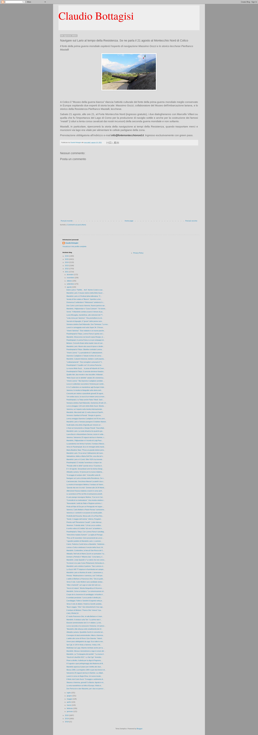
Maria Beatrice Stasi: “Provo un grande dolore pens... (86, 450)
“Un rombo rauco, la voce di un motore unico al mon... (86, 397)
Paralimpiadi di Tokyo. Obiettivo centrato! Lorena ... (85, 349)
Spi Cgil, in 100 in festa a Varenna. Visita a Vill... (84, 645)
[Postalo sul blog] (110, 142)
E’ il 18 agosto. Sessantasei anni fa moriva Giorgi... (85, 469)
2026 (67, 256)
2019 (67, 719)
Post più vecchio (191, 221)
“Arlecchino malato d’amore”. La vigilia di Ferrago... (85, 535)
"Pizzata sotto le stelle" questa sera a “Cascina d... (85, 466)
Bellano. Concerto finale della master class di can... (85, 343)
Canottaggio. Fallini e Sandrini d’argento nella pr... (85, 601)
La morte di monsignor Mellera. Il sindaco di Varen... (85, 485)
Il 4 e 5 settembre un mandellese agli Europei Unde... (86, 387)
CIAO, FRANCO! (72, 613)
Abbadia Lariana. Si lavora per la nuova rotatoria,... (85, 472)
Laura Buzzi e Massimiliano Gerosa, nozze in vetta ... (86, 434)
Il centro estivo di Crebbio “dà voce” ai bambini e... (85, 528)
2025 (67, 259)
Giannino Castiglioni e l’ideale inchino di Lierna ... (85, 356)
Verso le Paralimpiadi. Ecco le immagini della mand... (86, 447)
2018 (67, 722)
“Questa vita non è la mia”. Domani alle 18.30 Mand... (86, 488)
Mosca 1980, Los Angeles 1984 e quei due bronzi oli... (86, 670)
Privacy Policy (138, 253)
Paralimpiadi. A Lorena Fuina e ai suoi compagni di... (86, 340)
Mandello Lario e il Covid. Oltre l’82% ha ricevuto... (85, 459)
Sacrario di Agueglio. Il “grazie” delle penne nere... (85, 321)
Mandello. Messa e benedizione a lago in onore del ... (86, 651)
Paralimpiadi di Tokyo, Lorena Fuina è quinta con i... (85, 334)
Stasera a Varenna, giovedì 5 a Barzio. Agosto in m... (86, 682)
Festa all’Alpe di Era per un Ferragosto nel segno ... (85, 507)
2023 (67, 266)
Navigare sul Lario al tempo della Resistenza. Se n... (86, 478)
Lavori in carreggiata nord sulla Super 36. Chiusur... (85, 327)
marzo (69, 705)
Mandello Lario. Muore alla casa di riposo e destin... (85, 346)
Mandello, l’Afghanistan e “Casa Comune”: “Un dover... (86, 309)
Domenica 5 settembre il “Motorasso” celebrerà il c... (85, 302)
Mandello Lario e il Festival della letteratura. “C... (84, 296)
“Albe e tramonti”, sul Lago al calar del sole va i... (84, 585)
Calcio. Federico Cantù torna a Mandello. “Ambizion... (86, 544)
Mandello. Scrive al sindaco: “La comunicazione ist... (86, 591)
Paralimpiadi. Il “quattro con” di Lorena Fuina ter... (84, 365)
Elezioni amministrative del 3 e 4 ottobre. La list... (84, 623)
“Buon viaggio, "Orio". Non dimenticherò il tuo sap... (85, 607)
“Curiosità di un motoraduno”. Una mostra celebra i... (86, 500)
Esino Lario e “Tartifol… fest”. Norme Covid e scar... (85, 290)
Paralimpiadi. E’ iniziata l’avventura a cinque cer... (85, 463)
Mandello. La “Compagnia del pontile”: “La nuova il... (86, 654)
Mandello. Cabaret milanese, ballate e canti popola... (86, 359)
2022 (67, 269)
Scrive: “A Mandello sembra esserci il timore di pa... (85, 312)
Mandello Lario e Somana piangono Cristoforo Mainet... (87, 422)
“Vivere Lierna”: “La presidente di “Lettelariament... (85, 353)
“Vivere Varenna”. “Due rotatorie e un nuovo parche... (86, 331)
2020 (67, 715)
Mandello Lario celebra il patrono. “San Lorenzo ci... (85, 566)
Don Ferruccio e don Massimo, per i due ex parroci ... (86, 689)
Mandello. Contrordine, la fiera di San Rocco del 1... (85, 550)
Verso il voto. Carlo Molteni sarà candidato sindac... (85, 582)
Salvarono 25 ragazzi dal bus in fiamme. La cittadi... (85, 673)
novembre (71, 278)
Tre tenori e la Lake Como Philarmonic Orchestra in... (86, 563)
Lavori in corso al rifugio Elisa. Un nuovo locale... (84, 676)
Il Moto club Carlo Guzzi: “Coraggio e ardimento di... (85, 679)
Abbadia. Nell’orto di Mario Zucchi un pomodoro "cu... (86, 554)
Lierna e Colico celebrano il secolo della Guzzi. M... (85, 547)
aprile (69, 702)
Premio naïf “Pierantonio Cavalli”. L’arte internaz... (85, 522)
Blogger (139, 729)
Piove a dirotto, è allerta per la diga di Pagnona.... (84, 660)
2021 (67, 272)
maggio (70, 699)
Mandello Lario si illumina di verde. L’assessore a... (85, 572)
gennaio (70, 711)
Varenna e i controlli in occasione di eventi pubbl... (85, 513)
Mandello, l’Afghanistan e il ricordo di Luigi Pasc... (85, 440)
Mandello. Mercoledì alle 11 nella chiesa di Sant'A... (85, 412)
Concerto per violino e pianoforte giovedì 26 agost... (85, 393)
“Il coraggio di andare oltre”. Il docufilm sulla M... (84, 475)
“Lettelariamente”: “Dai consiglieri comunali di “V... (85, 362)
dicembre (70, 275)
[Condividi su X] (112, 142)
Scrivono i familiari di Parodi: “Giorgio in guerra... (84, 415)
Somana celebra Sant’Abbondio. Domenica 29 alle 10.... (87, 403)
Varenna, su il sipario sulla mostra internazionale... (85, 409)
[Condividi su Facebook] (115, 142)
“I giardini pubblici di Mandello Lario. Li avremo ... (84, 541)
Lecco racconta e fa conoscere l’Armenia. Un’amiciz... (86, 626)
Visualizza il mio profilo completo (74, 246)
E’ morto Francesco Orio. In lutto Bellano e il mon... (85, 616)
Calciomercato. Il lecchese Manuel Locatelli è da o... (85, 481)
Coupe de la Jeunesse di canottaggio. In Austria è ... (85, 594)
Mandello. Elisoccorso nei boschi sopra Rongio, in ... (86, 337)
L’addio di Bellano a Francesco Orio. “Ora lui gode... (85, 579)
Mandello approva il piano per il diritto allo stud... (84, 667)
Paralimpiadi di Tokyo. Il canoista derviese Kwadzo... (86, 371)
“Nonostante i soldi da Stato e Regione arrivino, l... (85, 503)
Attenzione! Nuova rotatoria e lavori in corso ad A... (85, 491)
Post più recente (67, 221)
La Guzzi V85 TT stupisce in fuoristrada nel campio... (86, 569)
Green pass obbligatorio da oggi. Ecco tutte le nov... (85, 641)
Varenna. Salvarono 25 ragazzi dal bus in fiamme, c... (86, 437)
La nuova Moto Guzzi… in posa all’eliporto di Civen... (86, 368)
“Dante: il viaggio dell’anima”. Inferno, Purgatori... (84, 519)
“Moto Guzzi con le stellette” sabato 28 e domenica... (86, 378)
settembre (70, 284)
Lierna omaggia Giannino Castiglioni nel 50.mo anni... (86, 419)
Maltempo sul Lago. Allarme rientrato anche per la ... (85, 648)
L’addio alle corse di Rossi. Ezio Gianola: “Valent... (85, 638)
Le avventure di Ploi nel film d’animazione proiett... (85, 494)
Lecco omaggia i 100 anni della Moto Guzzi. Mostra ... (86, 406)
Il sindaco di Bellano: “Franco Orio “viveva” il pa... (84, 610)
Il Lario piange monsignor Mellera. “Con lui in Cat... (85, 497)
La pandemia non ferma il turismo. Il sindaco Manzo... (86, 444)
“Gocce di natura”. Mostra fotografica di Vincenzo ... (85, 588)
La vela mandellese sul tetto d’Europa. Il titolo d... (84, 686)
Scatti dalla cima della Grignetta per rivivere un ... (84, 425)
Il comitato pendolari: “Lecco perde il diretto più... (84, 598)
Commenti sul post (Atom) (76, 225)
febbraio (70, 708)
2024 (67, 262)
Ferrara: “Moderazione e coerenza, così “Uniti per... (85, 576)
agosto (69, 287)
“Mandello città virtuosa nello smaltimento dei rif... (84, 629)
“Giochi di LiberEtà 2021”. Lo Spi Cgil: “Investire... (84, 657)
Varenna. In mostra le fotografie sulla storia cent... (84, 390)
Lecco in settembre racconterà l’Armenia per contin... (86, 384)
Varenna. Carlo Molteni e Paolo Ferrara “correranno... (86, 510)
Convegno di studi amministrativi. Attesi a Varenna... (85, 635)
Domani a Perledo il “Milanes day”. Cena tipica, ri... (85, 557)
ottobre (69, 281)
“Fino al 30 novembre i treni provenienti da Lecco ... (85, 538)
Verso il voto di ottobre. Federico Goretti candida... (85, 604)
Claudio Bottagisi (96, 15)
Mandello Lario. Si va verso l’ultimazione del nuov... (85, 453)
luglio (69, 693)
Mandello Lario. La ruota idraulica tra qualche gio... (85, 431)
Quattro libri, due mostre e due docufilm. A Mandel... (85, 375)
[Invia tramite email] (107, 142)
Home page (129, 221)
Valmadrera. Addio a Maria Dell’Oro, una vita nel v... (85, 456)
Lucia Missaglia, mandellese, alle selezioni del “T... (85, 315)
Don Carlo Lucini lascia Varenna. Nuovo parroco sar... (86, 306)
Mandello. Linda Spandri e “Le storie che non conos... (86, 560)
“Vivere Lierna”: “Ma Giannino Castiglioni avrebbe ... (85, 381)
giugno (69, 696)
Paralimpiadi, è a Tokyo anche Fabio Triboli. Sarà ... (85, 400)
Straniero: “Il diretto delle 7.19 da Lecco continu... (84, 525)
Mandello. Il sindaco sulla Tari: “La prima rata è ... (84, 620)
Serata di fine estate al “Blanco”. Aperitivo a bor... (84, 299)
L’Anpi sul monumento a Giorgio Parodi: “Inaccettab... (86, 428)
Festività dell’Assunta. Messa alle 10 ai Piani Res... (85, 516)
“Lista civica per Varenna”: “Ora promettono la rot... (85, 318)
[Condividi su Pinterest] (118, 142)
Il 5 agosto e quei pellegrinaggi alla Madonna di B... (85, 664)
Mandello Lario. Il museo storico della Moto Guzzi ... (85, 293)
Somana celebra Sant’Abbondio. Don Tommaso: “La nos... (88, 324)
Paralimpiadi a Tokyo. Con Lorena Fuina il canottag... (86, 532)
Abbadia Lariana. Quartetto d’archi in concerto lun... (85, 632)
